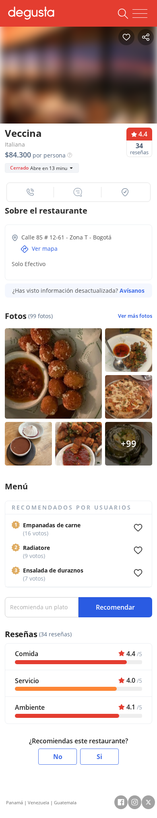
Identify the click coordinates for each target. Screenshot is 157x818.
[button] (30, 192)
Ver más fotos (135, 316)
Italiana (15, 144)
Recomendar (115, 607)
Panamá (14, 802)
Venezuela (38, 802)
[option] (78, 78)
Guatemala (65, 802)
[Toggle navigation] (139, 13)
